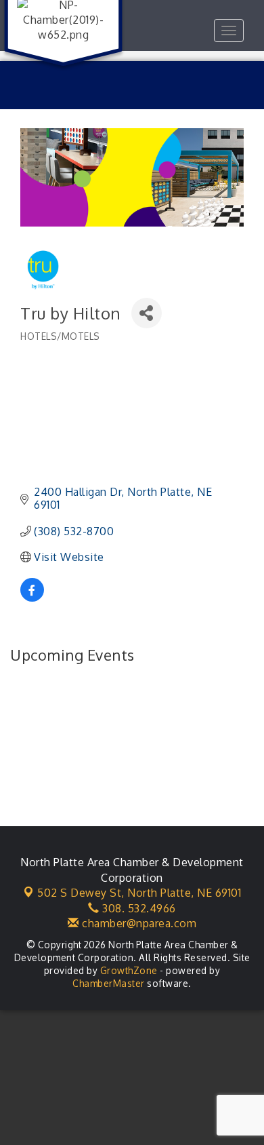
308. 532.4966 (138, 908)
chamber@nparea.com (137, 923)
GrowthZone (129, 970)
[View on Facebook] (32, 597)
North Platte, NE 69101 (139, 892)
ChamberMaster (108, 983)
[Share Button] (146, 313)
